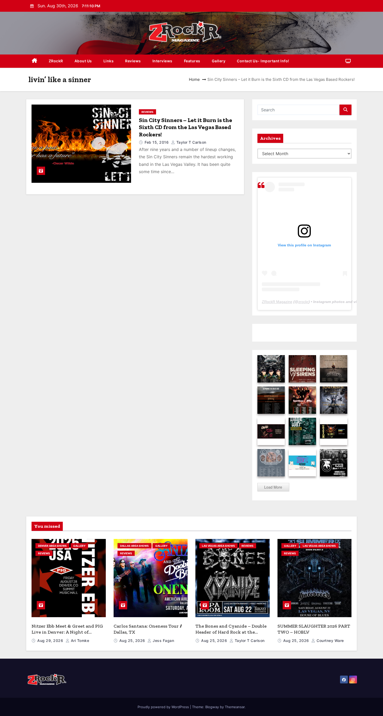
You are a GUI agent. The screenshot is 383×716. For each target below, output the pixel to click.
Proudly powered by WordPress (164, 707)
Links (108, 61)
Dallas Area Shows (134, 545)
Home (194, 79)
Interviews (162, 61)
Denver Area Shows (52, 545)
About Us (83, 61)
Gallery (219, 61)
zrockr (303, 302)
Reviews (133, 61)
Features (192, 61)
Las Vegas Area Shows (218, 545)
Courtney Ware (330, 640)
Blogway (212, 707)
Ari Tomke (79, 640)
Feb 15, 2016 (157, 142)
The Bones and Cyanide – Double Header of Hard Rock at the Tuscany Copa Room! (231, 632)
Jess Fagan (163, 640)
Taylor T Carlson (190, 142)
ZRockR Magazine (277, 302)
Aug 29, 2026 (50, 640)
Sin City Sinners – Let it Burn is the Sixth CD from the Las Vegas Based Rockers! (185, 127)
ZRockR (56, 61)
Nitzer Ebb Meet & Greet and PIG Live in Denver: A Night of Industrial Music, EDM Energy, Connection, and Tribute (67, 635)
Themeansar (235, 707)
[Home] (34, 61)
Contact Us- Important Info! (263, 61)
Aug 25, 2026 (132, 640)
